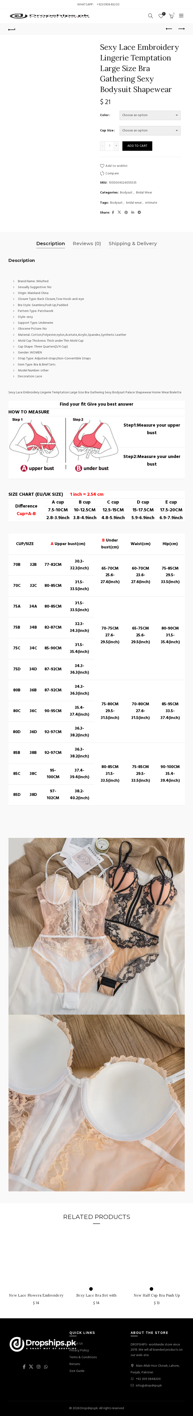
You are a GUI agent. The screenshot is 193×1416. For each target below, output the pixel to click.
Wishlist (163, 14)
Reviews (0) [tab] (87, 243)
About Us (76, 1343)
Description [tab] (50, 243)
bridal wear (134, 203)
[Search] (150, 15)
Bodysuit (126, 192)
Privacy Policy (79, 1350)
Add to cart (137, 146)
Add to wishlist (116, 166)
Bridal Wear (144, 192)
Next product (181, 29)
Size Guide (76, 1371)
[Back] (12, 29)
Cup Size (106, 130)
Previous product (169, 29)
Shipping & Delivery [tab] (133, 243)
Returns (74, 1364)
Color (104, 115)
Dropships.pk (89, 1408)
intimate (151, 203)
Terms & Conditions (83, 1357)
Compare (112, 173)
